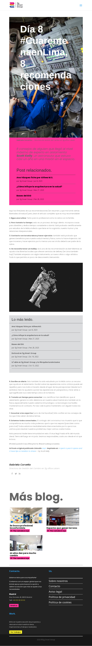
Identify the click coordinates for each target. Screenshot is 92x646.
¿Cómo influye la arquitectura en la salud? (39, 186)
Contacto (54, 586)
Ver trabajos (15, 632)
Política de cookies (60, 602)
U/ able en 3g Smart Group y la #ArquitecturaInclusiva (36, 362)
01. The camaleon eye (19, 531)
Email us (13, 606)
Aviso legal (55, 591)
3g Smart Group (26, 181)
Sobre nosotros (58, 581)
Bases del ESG (24, 195)
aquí (44, 448)
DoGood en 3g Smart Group (24, 353)
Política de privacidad (62, 597)
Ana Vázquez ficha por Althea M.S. (35, 177)
